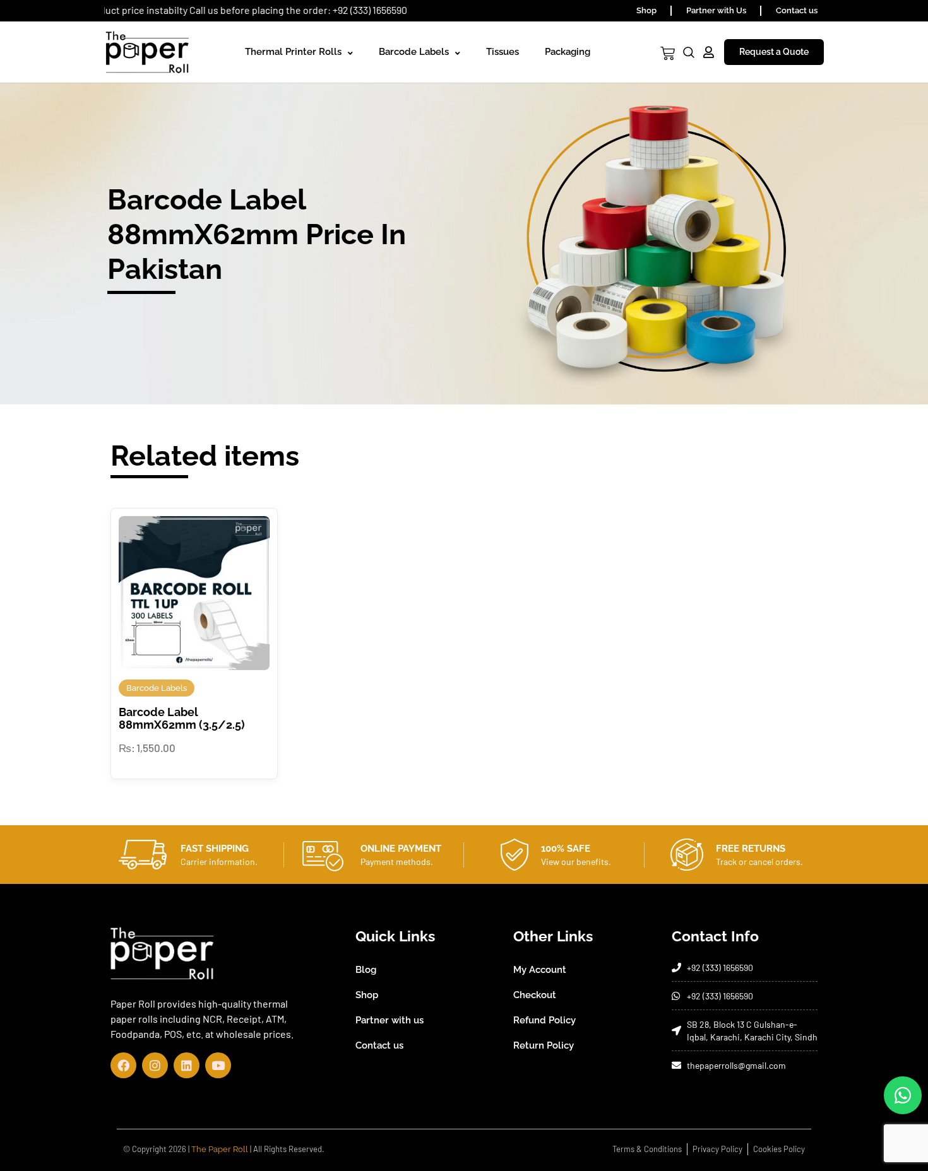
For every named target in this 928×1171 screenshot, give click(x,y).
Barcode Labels (414, 51)
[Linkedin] (186, 1065)
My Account (539, 969)
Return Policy (543, 1045)
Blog (365, 969)
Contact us (797, 10)
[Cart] (667, 53)
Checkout (534, 995)
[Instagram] (155, 1065)
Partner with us (389, 1020)
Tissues (502, 51)
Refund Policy (544, 1020)
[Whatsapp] (903, 1095)
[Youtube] (218, 1065)
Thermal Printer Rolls (293, 51)
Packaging (567, 51)
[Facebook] (123, 1065)
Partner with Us (716, 10)
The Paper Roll (219, 1149)
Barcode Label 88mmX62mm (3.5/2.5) (182, 718)
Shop (646, 10)
